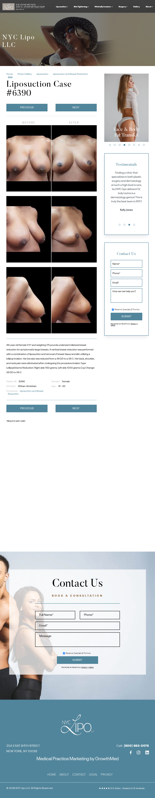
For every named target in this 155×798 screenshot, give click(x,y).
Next (76, 107)
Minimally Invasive (103, 7)
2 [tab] (114, 145)
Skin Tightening (80, 7)
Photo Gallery (25, 74)
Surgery (122, 7)
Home (9, 74)
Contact (79, 774)
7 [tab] (139, 145)
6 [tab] (134, 145)
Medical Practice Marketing (62, 759)
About (148, 7)
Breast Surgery (126, 132)
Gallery (136, 7)
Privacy (134, 324)
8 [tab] (144, 145)
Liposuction (61, 7)
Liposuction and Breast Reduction (70, 74)
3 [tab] (119, 145)
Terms (113, 325)
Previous (27, 107)
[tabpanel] (126, 108)
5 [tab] (129, 145)
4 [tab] (124, 145)
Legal (93, 774)
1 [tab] (110, 145)
